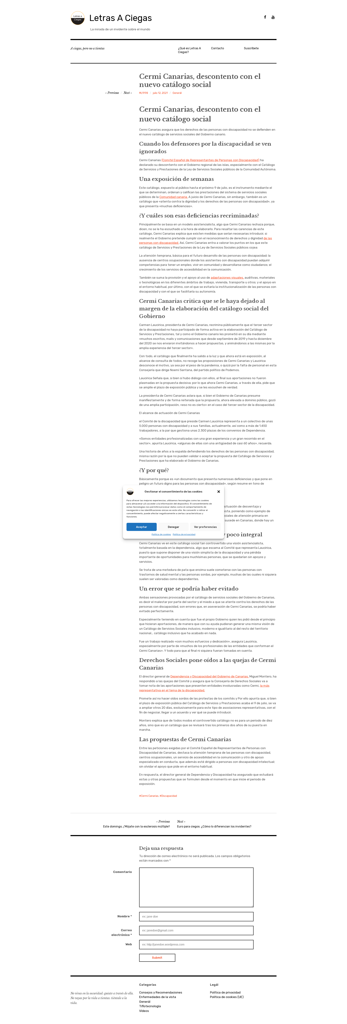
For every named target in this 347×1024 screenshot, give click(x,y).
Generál (177, 93)
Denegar (173, 527)
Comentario (122, 872)
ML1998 (143, 93)
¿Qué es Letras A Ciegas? (189, 50)
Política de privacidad (184, 534)
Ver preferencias (205, 527)
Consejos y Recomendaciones (160, 992)
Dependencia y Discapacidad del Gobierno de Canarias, (209, 676)
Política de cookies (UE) (227, 997)
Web (128, 944)
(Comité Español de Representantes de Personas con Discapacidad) (210, 160)
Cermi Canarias (149, 796)
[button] (218, 491)
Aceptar (141, 527)
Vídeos (144, 1011)
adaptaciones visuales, (227, 277)
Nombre (124, 916)
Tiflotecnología (150, 1006)
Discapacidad (169, 796)
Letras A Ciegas (120, 18)
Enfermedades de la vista (157, 997)
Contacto (217, 48)
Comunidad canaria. (173, 197)
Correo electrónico (121, 932)
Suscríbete (251, 48)
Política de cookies (161, 534)
